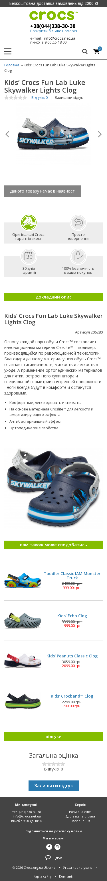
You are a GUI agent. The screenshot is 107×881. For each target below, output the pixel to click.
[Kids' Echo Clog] (22, 620)
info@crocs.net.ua (59, 38)
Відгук (57, 858)
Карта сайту (42, 876)
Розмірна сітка (80, 812)
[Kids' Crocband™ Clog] (22, 700)
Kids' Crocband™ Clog (72, 696)
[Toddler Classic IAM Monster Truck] (22, 580)
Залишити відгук (53, 785)
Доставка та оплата (80, 816)
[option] (53, 134)
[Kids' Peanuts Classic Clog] (22, 660)
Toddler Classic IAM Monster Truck (72, 575)
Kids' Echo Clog (72, 616)
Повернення (80, 821)
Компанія (66, 876)
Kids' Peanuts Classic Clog (72, 656)
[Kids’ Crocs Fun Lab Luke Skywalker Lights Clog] (53, 134)
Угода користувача (77, 867)
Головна (11, 65)
